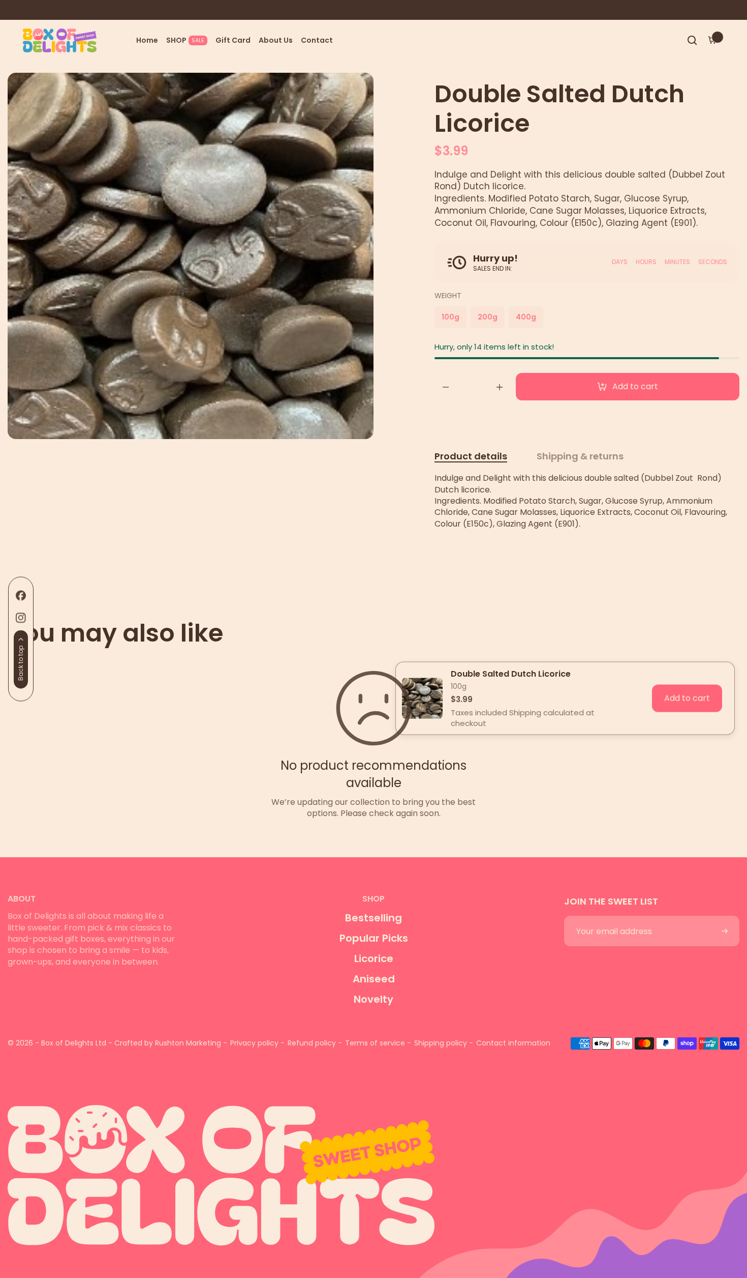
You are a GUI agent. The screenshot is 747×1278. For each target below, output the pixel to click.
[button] (692, 40)
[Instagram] (21, 618)
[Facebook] (21, 596)
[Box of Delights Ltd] (373, 1168)
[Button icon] (724, 931)
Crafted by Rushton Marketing (167, 1043)
